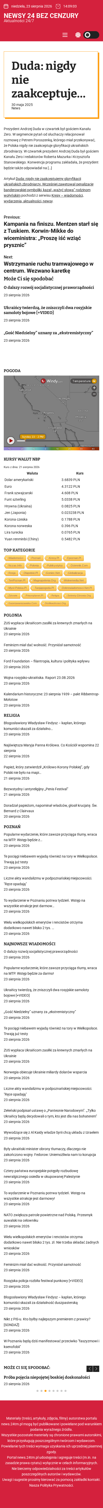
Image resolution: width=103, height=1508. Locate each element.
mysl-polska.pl (17, 587)
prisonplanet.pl (34, 595)
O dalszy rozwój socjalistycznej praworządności (49, 287)
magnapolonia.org (45, 580)
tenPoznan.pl (16, 580)
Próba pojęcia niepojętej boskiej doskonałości (47, 1377)
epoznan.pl (74, 557)
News (16, 108)
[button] (89, 1369)
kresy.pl (54, 557)
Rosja (12, 572)
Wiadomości (15, 557)
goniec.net (53, 572)
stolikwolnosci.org (55, 603)
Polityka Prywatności (56, 1485)
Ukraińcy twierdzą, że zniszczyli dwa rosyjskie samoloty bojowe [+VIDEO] (48, 310)
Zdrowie (13, 595)
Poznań (36, 557)
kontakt (94, 1480)
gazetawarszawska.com (22, 603)
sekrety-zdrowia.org (79, 595)
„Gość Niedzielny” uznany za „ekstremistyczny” (48, 332)
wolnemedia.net (74, 580)
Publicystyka (54, 565)
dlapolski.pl (31, 572)
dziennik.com (79, 565)
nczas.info (15, 565)
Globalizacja (75, 572)
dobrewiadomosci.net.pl (77, 587)
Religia (55, 595)
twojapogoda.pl (44, 587)
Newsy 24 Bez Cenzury (41, 15)
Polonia (34, 565)
